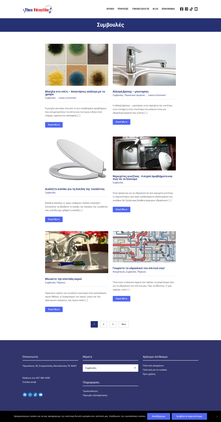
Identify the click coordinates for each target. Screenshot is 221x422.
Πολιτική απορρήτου (153, 365)
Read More (54, 125)
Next (124, 324)
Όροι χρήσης (149, 374)
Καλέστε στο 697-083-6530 (36, 378)
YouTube (196, 9)
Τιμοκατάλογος (140, 9)
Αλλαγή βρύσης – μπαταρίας (131, 91)
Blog (155, 9)
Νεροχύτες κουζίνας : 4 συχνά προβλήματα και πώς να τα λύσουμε (142, 177)
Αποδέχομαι (158, 416)
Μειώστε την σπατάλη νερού (63, 278)
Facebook (181, 9)
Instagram (186, 9)
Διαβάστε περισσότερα (189, 416)
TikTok (191, 9)
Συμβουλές (50, 98)
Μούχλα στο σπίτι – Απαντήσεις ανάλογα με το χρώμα (75, 93)
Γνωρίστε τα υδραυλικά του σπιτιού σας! (139, 268)
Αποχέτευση (119, 272)
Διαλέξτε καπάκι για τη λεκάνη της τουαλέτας (75, 189)
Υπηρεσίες (123, 9)
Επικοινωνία (168, 9)
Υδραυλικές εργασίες (134, 95)
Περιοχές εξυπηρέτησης (95, 395)
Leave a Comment (67, 98)
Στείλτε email (29, 382)
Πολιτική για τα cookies (155, 369)
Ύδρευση (61, 282)
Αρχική (110, 9)
